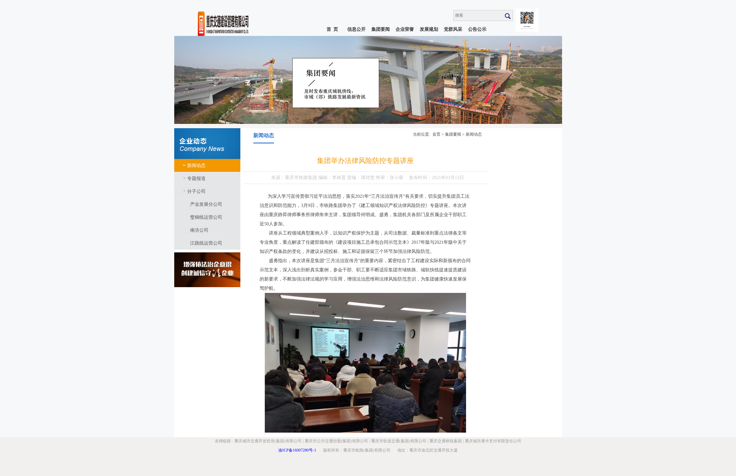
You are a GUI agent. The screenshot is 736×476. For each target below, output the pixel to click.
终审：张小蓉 (389, 177)
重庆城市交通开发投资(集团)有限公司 (268, 441)
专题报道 (196, 178)
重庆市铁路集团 (301, 177)
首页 (436, 134)
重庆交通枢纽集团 (446, 441)
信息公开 (356, 29)
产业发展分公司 (206, 204)
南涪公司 (199, 230)
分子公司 (196, 191)
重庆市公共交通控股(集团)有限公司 (336, 441)
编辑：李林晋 (332, 177)
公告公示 (477, 29)
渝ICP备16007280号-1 (297, 450)
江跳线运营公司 (206, 243)
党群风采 (453, 29)
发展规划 (429, 29)
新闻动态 (196, 165)
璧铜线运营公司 (206, 217)
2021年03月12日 (448, 177)
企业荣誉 (405, 29)
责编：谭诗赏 (361, 177)
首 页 (332, 29)
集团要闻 (380, 29)
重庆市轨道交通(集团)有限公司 (398, 441)
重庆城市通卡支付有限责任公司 (493, 441)
